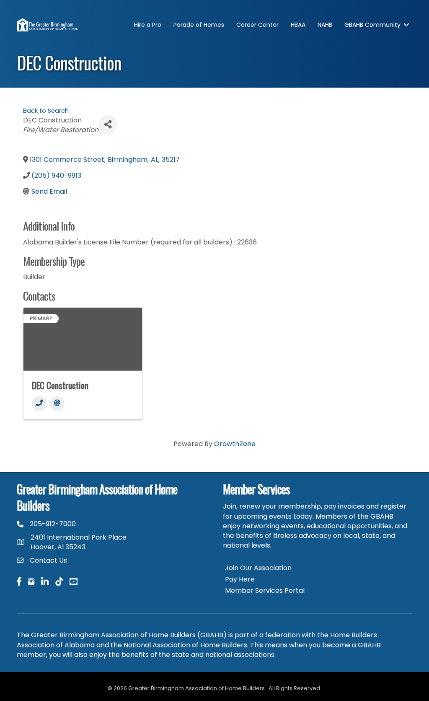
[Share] (107, 124)
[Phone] (39, 403)
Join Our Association (258, 568)
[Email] (57, 403)
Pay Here (240, 579)
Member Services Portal (265, 590)
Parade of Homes (198, 25)
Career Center (257, 25)
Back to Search (46, 110)
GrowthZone (235, 444)
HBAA (298, 25)
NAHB (325, 25)
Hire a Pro (147, 25)
